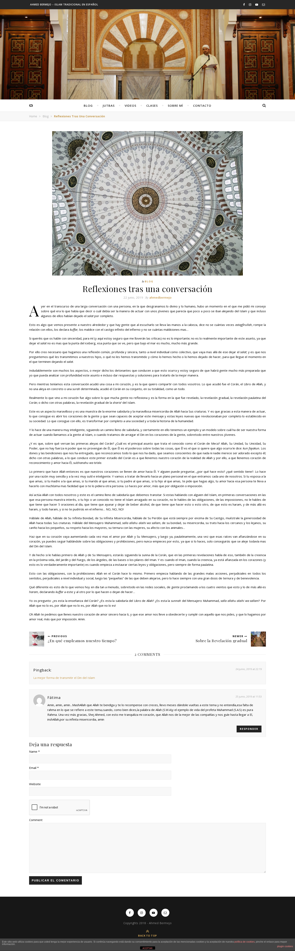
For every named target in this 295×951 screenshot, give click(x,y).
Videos (130, 105)
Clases (152, 105)
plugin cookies (285, 946)
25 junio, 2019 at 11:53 (249, 696)
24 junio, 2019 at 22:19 (249, 669)
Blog (88, 105)
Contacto (202, 105)
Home (33, 116)
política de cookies (244, 941)
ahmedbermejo (160, 297)
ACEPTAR (147, 948)
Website (35, 784)
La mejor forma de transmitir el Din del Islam (64, 678)
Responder (249, 729)
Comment (36, 820)
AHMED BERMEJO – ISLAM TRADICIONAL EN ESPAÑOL (64, 4)
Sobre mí (175, 105)
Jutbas (109, 105)
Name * (34, 751)
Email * (34, 768)
